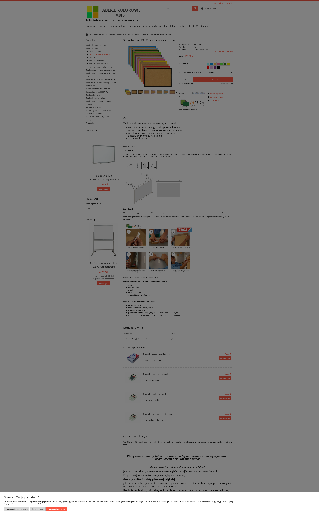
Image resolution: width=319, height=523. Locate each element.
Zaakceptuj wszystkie (56, 509)
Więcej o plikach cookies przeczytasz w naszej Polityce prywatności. (28, 504)
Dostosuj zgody (38, 509)
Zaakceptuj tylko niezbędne (17, 509)
